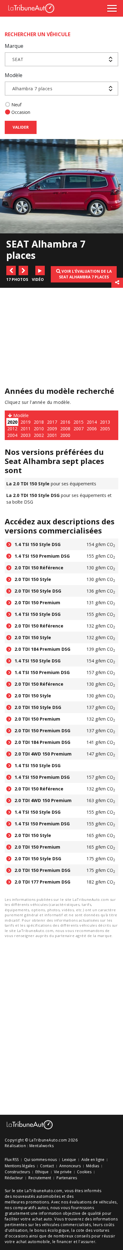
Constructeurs (17, 1172)
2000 (65, 435)
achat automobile (33, 1241)
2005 (105, 429)
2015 (78, 422)
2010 (39, 429)
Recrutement (39, 1178)
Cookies (84, 1172)
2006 (92, 429)
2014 (92, 422)
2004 (12, 435)
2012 (12, 429)
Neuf (16, 105)
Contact (47, 1166)
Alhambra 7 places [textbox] (32, 89)
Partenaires (66, 1178)
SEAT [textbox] (18, 59)
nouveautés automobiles (37, 1196)
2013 (105, 422)
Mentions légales (20, 1166)
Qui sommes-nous (40, 1160)
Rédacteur (14, 1178)
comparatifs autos (30, 1207)
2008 (65, 429)
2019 (25, 422)
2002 (39, 435)
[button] (11, 270)
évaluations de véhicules (93, 1202)
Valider (21, 127)
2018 (39, 422)
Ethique (42, 1172)
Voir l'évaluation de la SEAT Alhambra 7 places (85, 274)
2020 (12, 422)
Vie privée (63, 1172)
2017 (52, 422)
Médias (92, 1166)
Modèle (13, 75)
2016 (65, 422)
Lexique (69, 1160)
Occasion (20, 112)
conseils (82, 1236)
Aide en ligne (92, 1160)
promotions (37, 1202)
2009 (52, 429)
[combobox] (61, 59)
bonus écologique (51, 1230)
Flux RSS (12, 1160)
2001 (52, 435)
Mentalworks (41, 1145)
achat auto (42, 1219)
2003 (25, 435)
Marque (14, 45)
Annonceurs (70, 1166)
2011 (25, 429)
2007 (78, 429)
